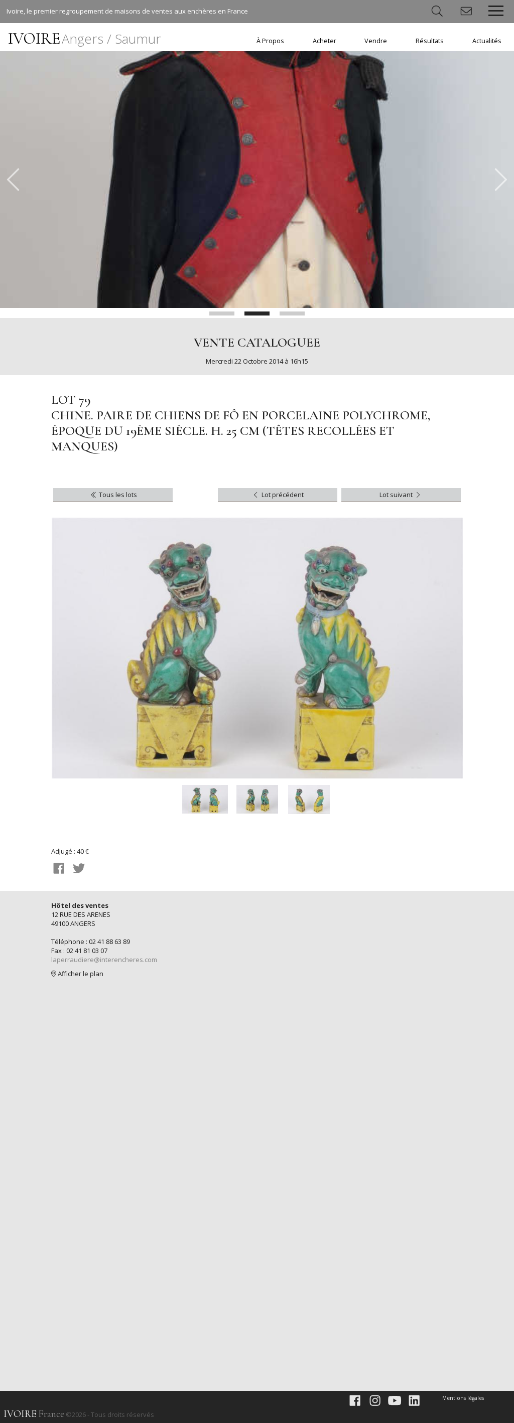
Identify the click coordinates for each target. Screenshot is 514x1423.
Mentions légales (463, 1397)
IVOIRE (84, 38)
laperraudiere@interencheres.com (104, 959)
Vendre (375, 41)
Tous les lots (117, 494)
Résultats (430, 41)
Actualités (486, 41)
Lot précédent (282, 494)
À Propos (270, 41)
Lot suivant (396, 494)
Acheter (324, 41)
